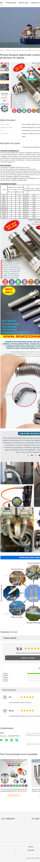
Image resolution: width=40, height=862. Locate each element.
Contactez (15, 795)
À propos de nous (10, 2)
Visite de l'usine (23, 2)
